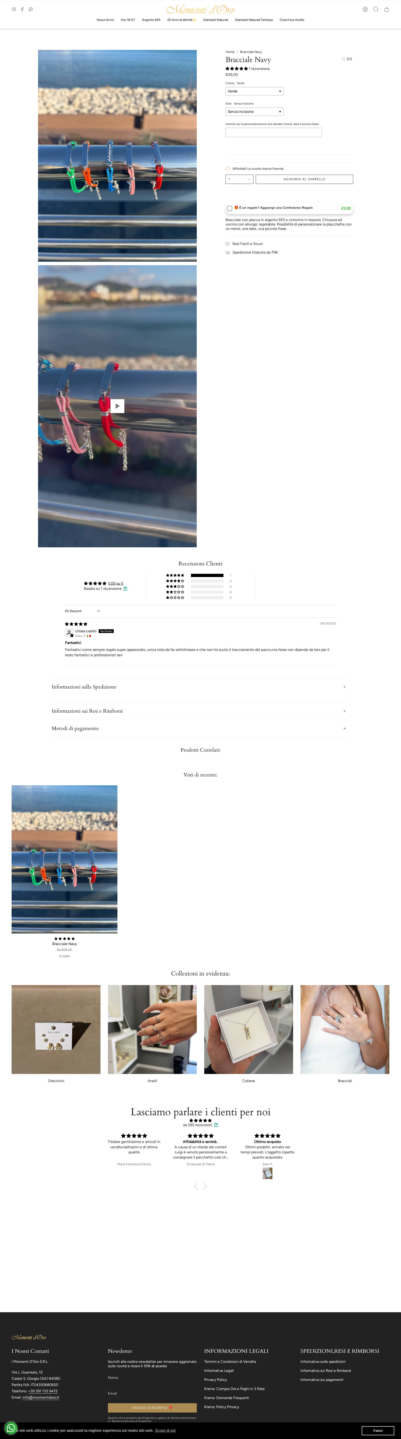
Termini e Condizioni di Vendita (230, 1361)
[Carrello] (386, 9)
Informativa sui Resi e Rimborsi (326, 1370)
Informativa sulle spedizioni (323, 1361)
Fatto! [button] (378, 1430)
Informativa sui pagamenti (322, 1379)
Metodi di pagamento (75, 728)
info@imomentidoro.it (41, 1397)
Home (230, 52)
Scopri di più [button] (165, 1430)
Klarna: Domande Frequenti (226, 1398)
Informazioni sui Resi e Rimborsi (87, 711)
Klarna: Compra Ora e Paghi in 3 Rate (234, 1389)
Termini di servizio (123, 1421)
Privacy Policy (215, 1379)
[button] (376, 9)
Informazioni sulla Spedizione (84, 686)
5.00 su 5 (115, 583)
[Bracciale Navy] (64, 859)
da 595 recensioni (197, 1125)
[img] (76, 624)
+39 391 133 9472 (43, 1391)
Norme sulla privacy (183, 1417)
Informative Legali (219, 1370)
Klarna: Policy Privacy (221, 1407)
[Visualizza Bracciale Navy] (117, 406)
